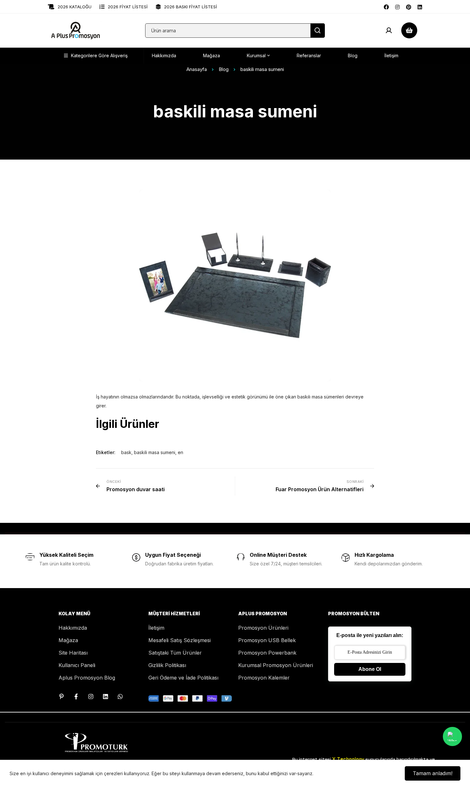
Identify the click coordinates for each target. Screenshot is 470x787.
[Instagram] (397, 6)
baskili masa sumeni (154, 452)
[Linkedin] (420, 6)
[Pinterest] (408, 6)
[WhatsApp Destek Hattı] (120, 696)
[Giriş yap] (389, 30)
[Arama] (317, 30)
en (180, 452)
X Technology (348, 759)
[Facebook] (386, 6)
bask (126, 452)
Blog (224, 69)
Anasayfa (196, 69)
